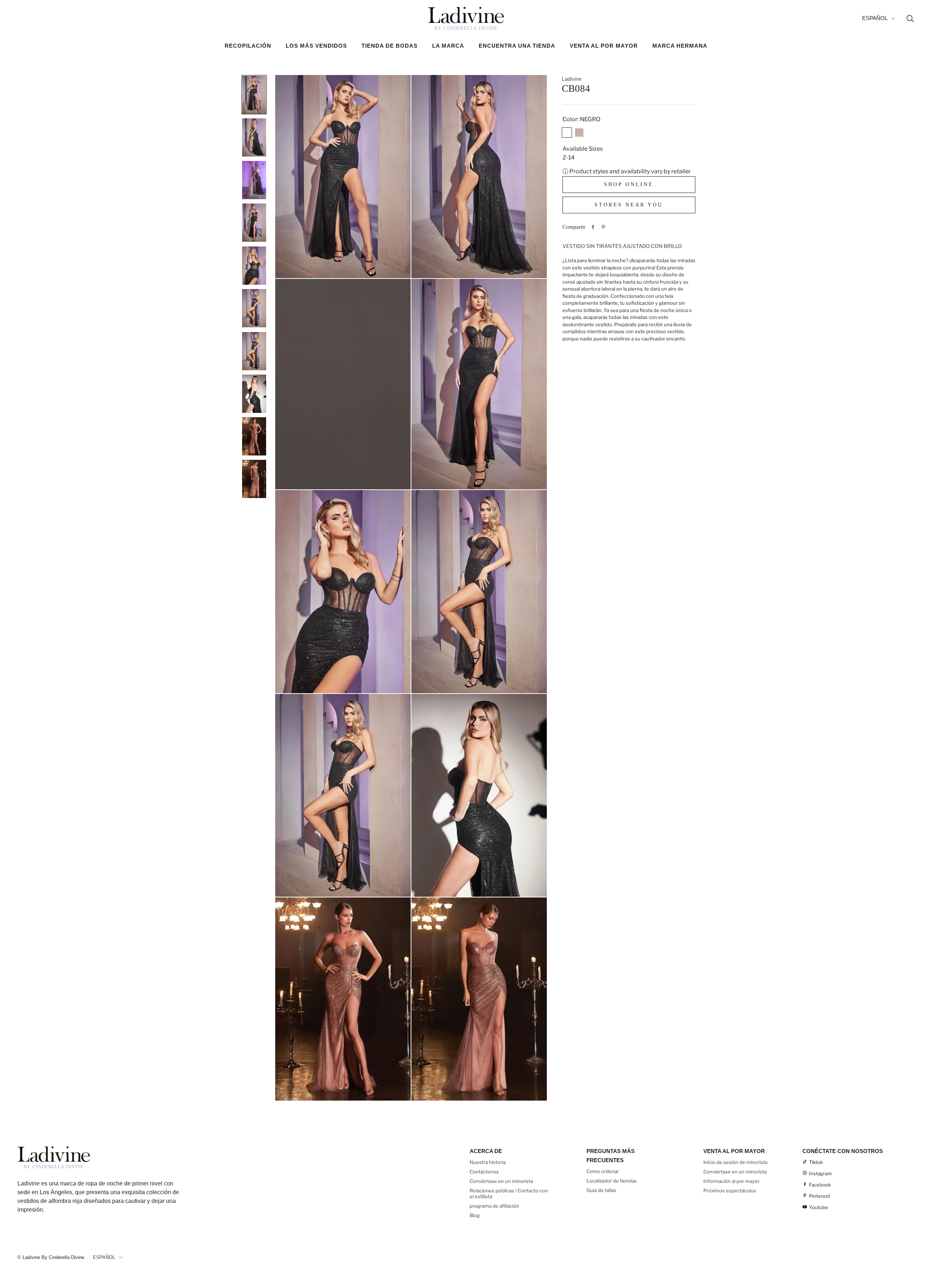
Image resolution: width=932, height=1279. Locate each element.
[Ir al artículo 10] (254, 478)
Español (875, 18)
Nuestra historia (488, 1162)
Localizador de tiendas (612, 1181)
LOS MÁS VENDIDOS (316, 46)
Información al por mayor (731, 1181)
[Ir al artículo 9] (254, 436)
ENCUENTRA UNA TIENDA (517, 46)
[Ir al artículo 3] (254, 180)
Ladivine (571, 79)
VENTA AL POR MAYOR (604, 46)
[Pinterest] (603, 227)
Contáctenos (484, 1172)
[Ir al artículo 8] (254, 393)
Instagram (820, 1173)
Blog (475, 1215)
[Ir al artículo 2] (254, 137)
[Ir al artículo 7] (254, 351)
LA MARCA (448, 46)
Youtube (818, 1207)
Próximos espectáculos (729, 1190)
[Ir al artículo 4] (254, 222)
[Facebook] (593, 227)
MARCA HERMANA (679, 46)
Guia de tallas (601, 1190)
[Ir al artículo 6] (254, 308)
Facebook (820, 1185)
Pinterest (819, 1196)
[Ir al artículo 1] (254, 94)
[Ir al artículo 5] (254, 265)
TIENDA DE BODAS (390, 46)
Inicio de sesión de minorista (735, 1162)
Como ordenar (603, 1171)
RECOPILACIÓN (248, 46)
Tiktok (816, 1162)
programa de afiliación (494, 1206)
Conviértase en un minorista (501, 1181)
